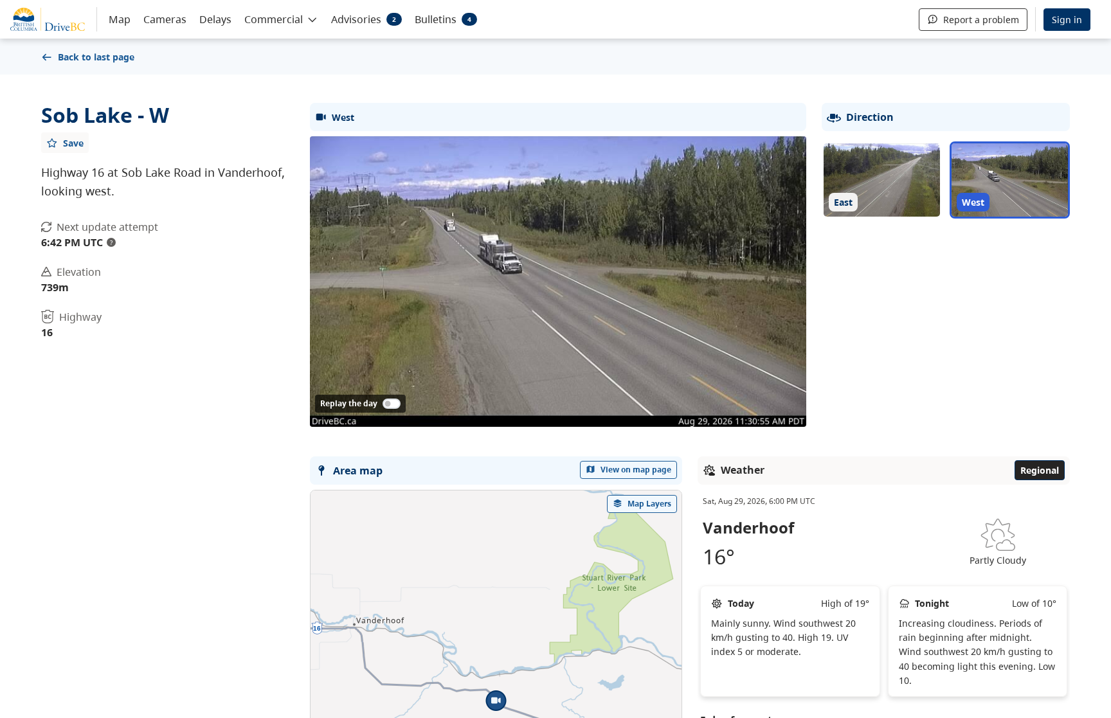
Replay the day (348, 403)
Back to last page (96, 57)
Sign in (1067, 19)
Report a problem (981, 19)
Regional (1039, 470)
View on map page (636, 469)
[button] (281, 18)
